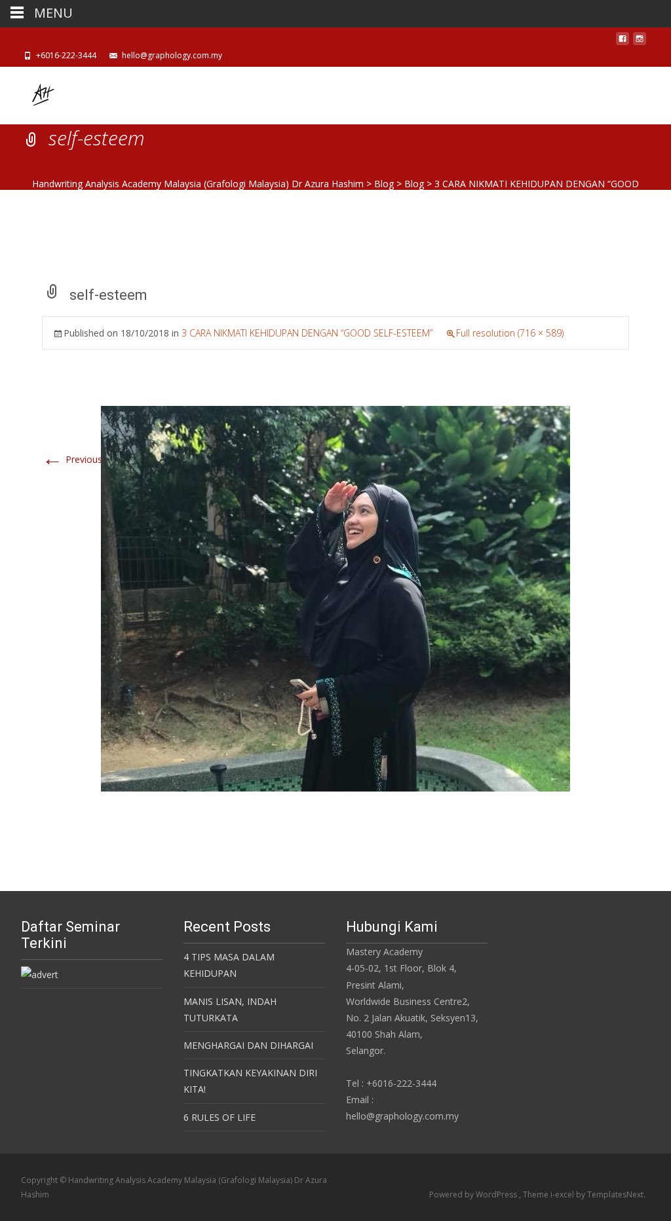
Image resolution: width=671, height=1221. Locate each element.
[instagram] (639, 42)
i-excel (563, 1194)
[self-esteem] (335, 597)
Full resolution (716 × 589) (510, 333)
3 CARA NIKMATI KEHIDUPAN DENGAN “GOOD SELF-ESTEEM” (307, 333)
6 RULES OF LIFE (219, 1117)
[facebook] (622, 42)
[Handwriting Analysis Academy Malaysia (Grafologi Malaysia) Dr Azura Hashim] (31, 93)
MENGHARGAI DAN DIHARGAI (248, 1045)
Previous (72, 459)
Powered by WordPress (474, 1194)
